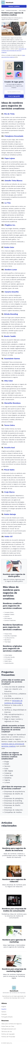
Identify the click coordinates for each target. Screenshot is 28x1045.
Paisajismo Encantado (14, 136)
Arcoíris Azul (9, 448)
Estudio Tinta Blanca (13, 181)
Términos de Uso (6, 1031)
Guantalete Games (12, 359)
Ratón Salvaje (10, 514)
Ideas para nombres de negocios (11, 1023)
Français (4, 1014)
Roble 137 (9, 537)
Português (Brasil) (6, 1017)
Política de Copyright (8, 1034)
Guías (2, 10)
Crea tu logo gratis (14, 96)
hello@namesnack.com (8, 1029)
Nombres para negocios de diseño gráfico (14, 575)
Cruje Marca (9, 492)
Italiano (3, 1011)
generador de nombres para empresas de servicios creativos (13, 50)
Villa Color (8, 381)
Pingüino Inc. (10, 225)
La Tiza (8, 203)
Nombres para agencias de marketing (14, 941)
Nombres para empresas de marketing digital (14, 970)
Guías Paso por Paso (7, 1026)
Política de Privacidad (8, 1036)
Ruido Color (9, 247)
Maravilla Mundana (12, 403)
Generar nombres (14, 6)
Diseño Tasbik (10, 336)
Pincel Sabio (9, 470)
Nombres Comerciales (11, 10)
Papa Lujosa (10, 158)
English (3, 1006)
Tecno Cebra (9, 425)
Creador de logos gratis (14, 82)
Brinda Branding (11, 314)
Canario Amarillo (12, 292)
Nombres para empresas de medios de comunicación (14, 910)
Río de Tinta (9, 114)
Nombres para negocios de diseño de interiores (14, 849)
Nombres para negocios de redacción (14, 880)
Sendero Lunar (11, 270)
